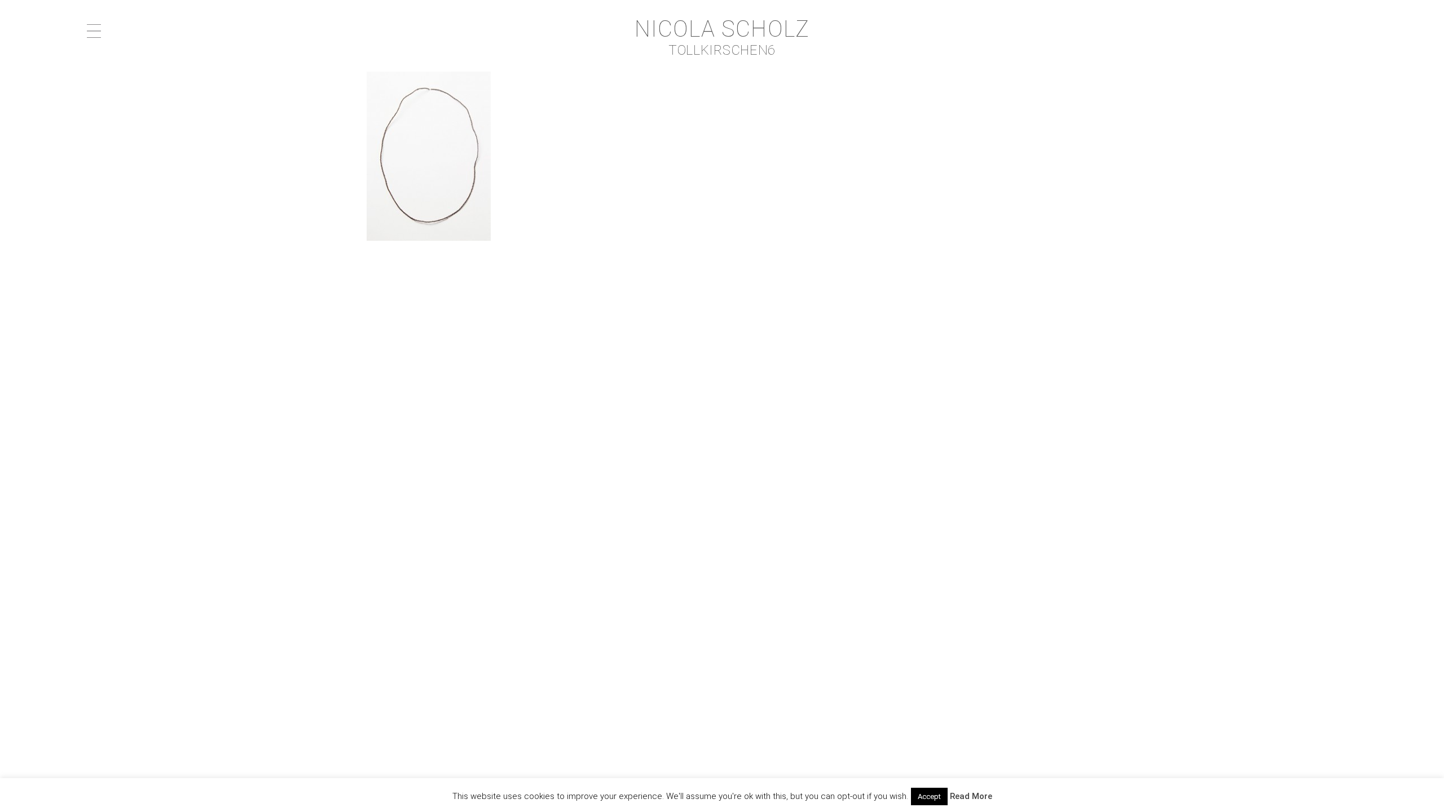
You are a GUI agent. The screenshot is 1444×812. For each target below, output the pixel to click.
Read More (971, 796)
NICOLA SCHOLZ (722, 29)
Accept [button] (929, 796)
